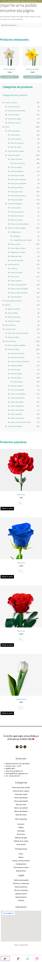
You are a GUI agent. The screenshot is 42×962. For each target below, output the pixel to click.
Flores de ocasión (14, 155)
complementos (16, 232)
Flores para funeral (14, 123)
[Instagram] (24, 746)
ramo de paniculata (17, 260)
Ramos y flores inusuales (19, 293)
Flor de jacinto (15, 135)
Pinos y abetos (13, 313)
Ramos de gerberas (17, 406)
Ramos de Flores (13, 349)
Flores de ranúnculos (17, 357)
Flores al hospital (16, 167)
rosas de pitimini (16, 297)
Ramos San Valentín (17, 418)
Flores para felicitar (17, 188)
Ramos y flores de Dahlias (19, 289)
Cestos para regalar (14, 119)
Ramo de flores (10, 325)
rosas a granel (18, 382)
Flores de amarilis (16, 273)
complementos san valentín (22, 240)
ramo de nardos (16, 147)
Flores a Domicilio (16, 159)
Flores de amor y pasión (16, 151)
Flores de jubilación (17, 171)
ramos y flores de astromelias (20, 422)
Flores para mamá (17, 192)
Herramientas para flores (13, 301)
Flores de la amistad (17, 175)
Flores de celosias (17, 220)
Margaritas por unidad (18, 252)
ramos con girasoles (17, 390)
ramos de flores (10, 341)
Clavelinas (14, 268)
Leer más (9, 77)
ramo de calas (15, 370)
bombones (16, 236)
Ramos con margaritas (18, 394)
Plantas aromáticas (14, 317)
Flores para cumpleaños (19, 183)
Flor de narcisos (16, 139)
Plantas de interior (14, 321)
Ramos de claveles (17, 402)
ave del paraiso (16, 208)
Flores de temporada (15, 204)
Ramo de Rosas (16, 378)
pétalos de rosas (16, 256)
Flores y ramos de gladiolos (20, 224)
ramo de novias (10, 329)
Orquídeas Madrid (16, 366)
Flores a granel (15, 244)
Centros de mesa (13, 107)
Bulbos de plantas (14, 309)
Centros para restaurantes (17, 111)
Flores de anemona (17, 212)
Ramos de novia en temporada (18, 333)
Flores (7, 127)
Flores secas (15, 277)
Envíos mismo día (19, 163)
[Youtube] (21, 746)
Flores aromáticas (14, 131)
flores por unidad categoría (17, 228)
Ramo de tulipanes (17, 386)
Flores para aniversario (18, 179)
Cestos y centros (11, 103)
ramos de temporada (15, 426)
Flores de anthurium (17, 216)
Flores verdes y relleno (18, 248)
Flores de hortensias (17, 353)
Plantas (7, 305)
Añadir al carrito (7, 509)
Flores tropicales (16, 281)
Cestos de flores (13, 115)
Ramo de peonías (16, 374)
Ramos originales (16, 414)
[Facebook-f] (17, 746)
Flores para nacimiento (18, 196)
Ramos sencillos (13, 337)
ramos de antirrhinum (18, 398)
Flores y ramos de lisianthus (20, 361)
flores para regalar (17, 200)
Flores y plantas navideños (17, 345)
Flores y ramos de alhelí (18, 285)
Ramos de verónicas (17, 410)
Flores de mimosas (17, 143)
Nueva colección (13, 264)
